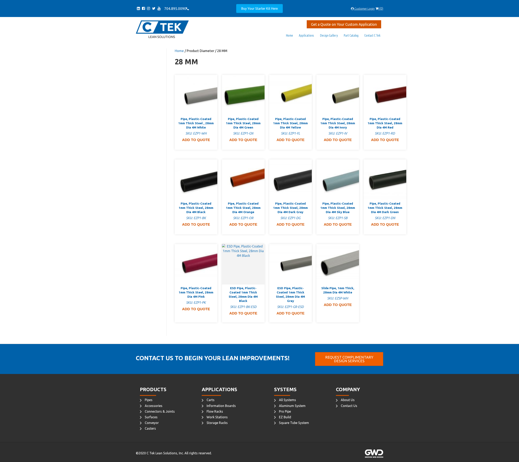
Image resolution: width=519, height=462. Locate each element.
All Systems (287, 400)
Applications (306, 35)
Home (289, 35)
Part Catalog (351, 35)
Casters (150, 428)
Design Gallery (329, 35)
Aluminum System (292, 406)
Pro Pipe (285, 411)
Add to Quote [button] (196, 140)
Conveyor (152, 423)
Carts (210, 400)
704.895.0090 (174, 8)
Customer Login (364, 8)
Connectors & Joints (160, 411)
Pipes (148, 400)
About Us (348, 400)
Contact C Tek (372, 35)
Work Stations (217, 417)
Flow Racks (215, 411)
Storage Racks (217, 423)
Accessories (153, 406)
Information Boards (221, 406)
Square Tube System (294, 423)
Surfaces (151, 417)
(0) (381, 8)
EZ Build (285, 417)
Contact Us (349, 406)
